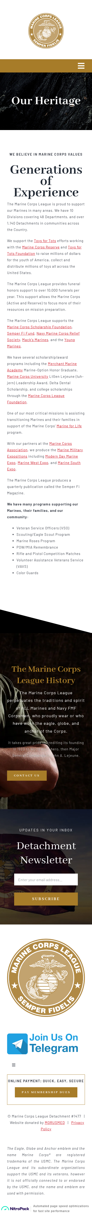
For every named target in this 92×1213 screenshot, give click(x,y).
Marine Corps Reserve (41, 247)
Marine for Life (69, 426)
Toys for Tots (45, 241)
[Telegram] (42, 1035)
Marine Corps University (27, 376)
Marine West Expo (33, 462)
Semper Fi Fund (20, 333)
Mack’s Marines (35, 340)
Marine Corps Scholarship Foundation (39, 327)
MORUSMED (55, 1122)
